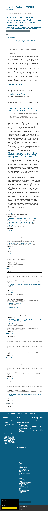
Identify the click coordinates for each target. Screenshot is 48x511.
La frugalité (9, 239)
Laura (18, 27)
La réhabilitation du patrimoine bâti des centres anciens (19, 243)
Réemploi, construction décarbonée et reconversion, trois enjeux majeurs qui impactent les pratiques (23, 155)
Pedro (30, 27)
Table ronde (10, 256)
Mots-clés (20, 420)
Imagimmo (36, 421)
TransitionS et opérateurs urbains (14, 236)
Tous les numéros (24, 501)
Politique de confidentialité (8, 419)
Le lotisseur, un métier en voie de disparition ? (16, 279)
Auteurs (20, 419)
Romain (33, 28)
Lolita (23, 27)
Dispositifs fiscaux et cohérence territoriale (16, 298)
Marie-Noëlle (11, 28)
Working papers (37, 420)
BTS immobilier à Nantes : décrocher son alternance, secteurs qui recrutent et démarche (9, 430)
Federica (10, 27)
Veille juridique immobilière (38, 422)
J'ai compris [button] (10, 507)
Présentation (13, 413)
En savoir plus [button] (4, 505)
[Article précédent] (41, 13)
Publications (20, 413)
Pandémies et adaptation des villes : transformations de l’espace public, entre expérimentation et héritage (23, 219)
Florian (37, 27)
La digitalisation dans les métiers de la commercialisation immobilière (22, 362)
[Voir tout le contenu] (39, 413)
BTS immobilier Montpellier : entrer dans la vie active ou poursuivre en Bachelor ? (10, 442)
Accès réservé (32, 509)
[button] (37, 413)
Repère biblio (36, 423)
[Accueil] (9, 413)
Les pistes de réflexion (12, 39)
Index (26, 413)
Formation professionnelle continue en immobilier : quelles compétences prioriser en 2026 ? (9, 439)
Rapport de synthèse (11, 327)
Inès (26, 28)
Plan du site (19, 507)
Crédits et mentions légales (8, 420)
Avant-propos (10, 273)
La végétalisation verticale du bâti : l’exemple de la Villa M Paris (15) (21, 222)
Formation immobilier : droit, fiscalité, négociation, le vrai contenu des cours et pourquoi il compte (10, 433)
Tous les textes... (11, 228)
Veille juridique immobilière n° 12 (14, 303)
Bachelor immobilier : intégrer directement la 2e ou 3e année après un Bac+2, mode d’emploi (9, 436)
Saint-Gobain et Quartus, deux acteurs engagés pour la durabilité (21, 40)
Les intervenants (11, 37)
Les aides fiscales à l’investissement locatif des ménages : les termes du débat (24, 261)
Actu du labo (32, 413)
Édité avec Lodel (26, 509)
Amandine (19, 28)
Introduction (10, 225)
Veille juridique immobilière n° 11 (13, 307)
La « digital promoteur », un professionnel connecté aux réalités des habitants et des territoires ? (24, 285)
